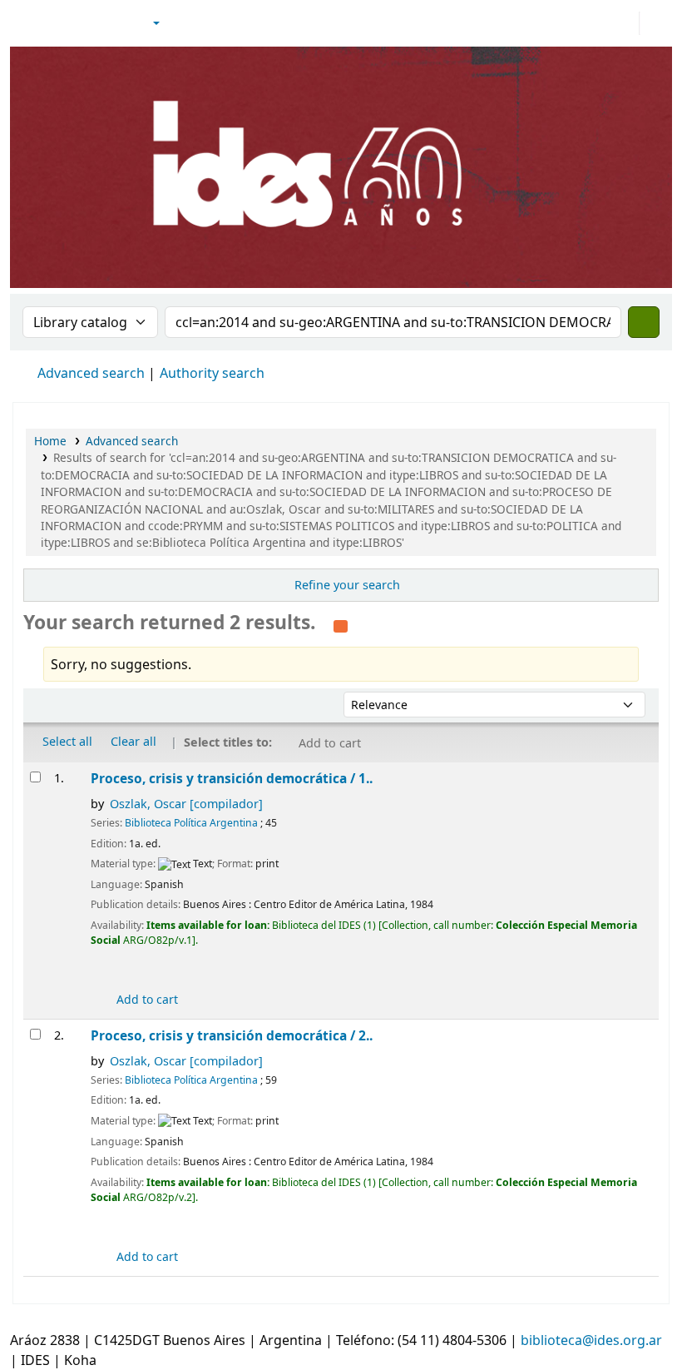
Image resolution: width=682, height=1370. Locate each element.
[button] (110, 23)
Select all (67, 741)
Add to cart (145, 999)
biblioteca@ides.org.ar (591, 1340)
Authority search (212, 373)
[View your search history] (654, 23)
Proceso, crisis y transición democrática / (232, 778)
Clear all (133, 741)
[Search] (644, 322)
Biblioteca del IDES (54, 23)
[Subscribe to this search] (340, 624)
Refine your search (347, 585)
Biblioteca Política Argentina (191, 823)
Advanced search (91, 373)
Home (50, 441)
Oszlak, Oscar (186, 804)
